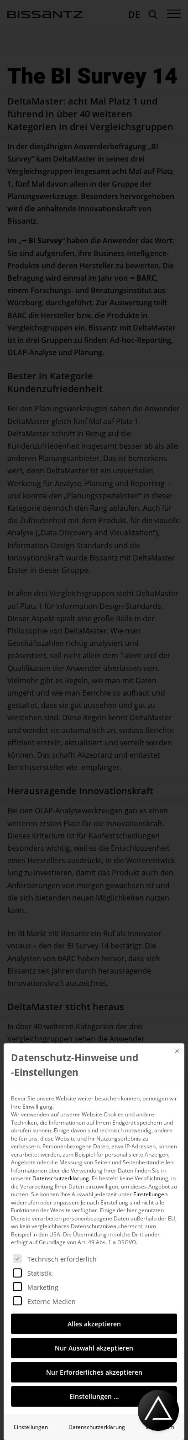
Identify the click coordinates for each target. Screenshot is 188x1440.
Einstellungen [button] (150, 1194)
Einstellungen (31, 1427)
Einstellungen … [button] (94, 1396)
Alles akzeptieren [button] (94, 1324)
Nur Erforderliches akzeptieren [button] (94, 1372)
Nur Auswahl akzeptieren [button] (94, 1348)
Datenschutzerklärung (60, 1178)
